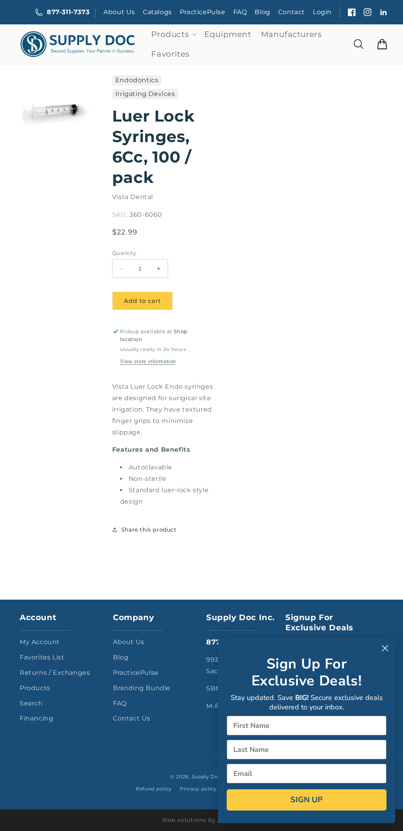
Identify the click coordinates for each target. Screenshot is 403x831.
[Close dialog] (385, 648)
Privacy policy (198, 789)
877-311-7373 (68, 12)
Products (35, 688)
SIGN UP (306, 799)
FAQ (240, 12)
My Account (40, 642)
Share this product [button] (149, 529)
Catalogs (157, 12)
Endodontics (137, 80)
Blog (262, 12)
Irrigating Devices (145, 94)
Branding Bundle (141, 688)
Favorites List (42, 657)
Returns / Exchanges (55, 672)
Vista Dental (132, 197)
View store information (148, 361)
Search (31, 703)
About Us (119, 12)
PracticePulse (203, 12)
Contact (291, 12)
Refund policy (154, 789)
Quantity (124, 253)
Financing (36, 718)
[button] (173, 34)
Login (322, 12)
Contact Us (131, 718)
